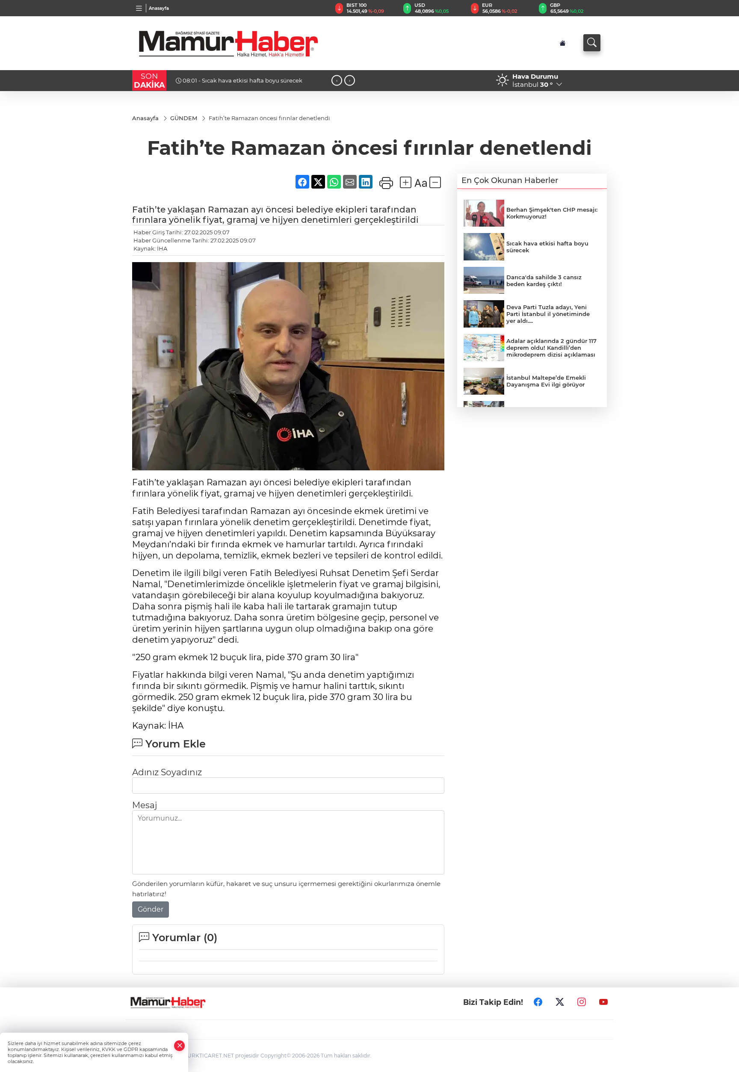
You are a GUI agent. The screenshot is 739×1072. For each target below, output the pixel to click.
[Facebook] (538, 1002)
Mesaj (144, 805)
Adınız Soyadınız (167, 772)
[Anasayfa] (562, 43)
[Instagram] (581, 1002)
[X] (559, 1002)
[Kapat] (179, 1046)
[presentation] (336, 80)
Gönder (150, 909)
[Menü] (139, 8)
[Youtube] (603, 1002)
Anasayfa (159, 8)
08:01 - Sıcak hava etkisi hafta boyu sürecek (241, 80)
